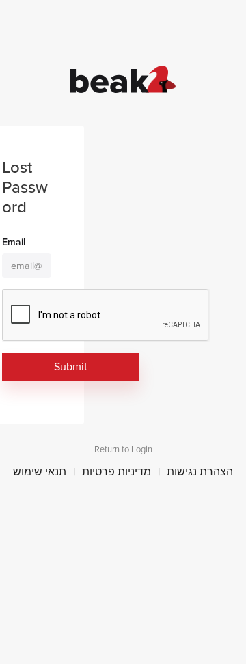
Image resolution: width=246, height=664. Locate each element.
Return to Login (123, 449)
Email (13, 242)
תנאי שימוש (39, 472)
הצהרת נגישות (200, 472)
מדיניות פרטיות (116, 472)
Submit (70, 367)
